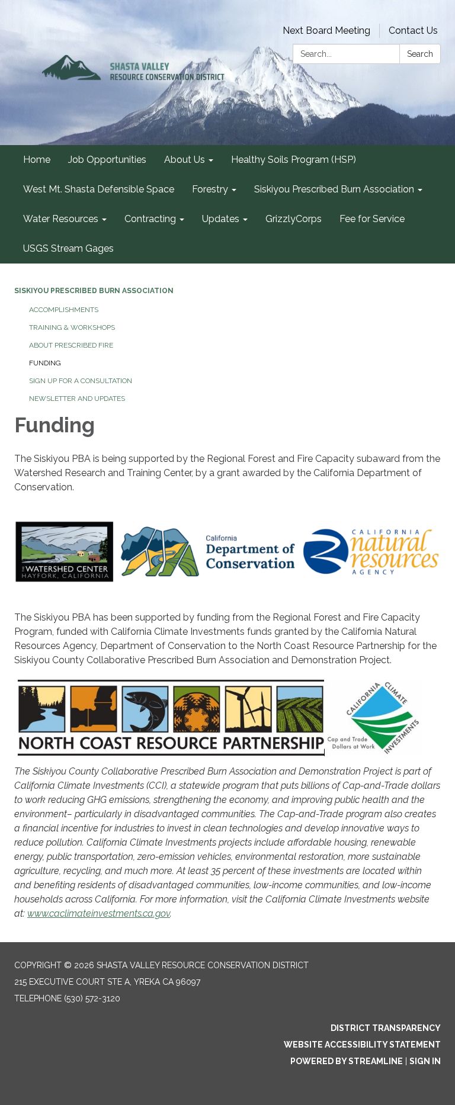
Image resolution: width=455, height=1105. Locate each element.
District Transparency (386, 1028)
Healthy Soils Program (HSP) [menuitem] (293, 159)
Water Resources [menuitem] (60, 218)
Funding (45, 363)
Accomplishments (63, 310)
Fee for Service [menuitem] (372, 218)
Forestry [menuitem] (210, 189)
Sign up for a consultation (80, 381)
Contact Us (413, 30)
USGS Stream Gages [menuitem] (68, 248)
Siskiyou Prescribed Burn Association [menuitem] (334, 189)
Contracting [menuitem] (150, 218)
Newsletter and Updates (77, 398)
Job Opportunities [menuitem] (107, 159)
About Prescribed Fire (71, 345)
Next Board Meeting (326, 30)
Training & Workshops (72, 327)
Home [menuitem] (36, 159)
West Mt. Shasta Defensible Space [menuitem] (98, 189)
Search (420, 54)
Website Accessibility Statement (362, 1044)
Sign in (425, 1061)
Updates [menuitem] (220, 218)
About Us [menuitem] (184, 159)
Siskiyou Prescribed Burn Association (94, 291)
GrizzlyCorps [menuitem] (293, 218)
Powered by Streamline (346, 1061)
